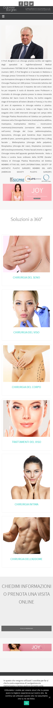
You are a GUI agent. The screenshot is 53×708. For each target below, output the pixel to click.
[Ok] (49, 697)
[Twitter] (31, 3)
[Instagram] (26, 3)
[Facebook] (21, 3)
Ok (26, 703)
